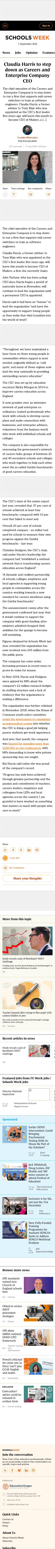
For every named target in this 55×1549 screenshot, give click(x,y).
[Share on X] (21, 850)
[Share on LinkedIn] (29, 850)
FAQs (5, 1526)
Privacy (6, 1522)
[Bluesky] (19, 1470)
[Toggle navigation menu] (5, 25)
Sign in (46, 25)
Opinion (32, 52)
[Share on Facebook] (13, 850)
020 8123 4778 (13, 1500)
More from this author (27, 141)
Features (48, 52)
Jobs (18, 52)
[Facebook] (12, 1470)
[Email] (33, 1470)
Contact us (7, 1519)
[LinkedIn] (26, 1470)
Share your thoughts (27, 878)
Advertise (7, 1541)
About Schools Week (13, 1538)
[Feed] (5, 1470)
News (6, 52)
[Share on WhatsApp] (5, 850)
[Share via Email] (37, 850)
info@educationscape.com (18, 1504)
